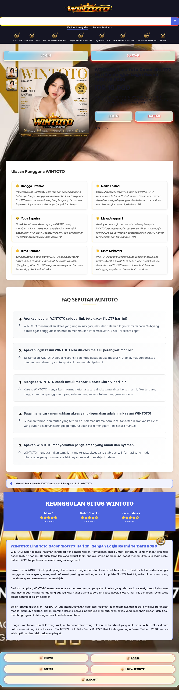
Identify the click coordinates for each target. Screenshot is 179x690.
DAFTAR (133, 55)
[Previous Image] (22, 102)
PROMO (48, 658)
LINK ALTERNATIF (135, 668)
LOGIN (46, 55)
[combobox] (85, 21)
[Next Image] (86, 102)
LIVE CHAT (92, 679)
